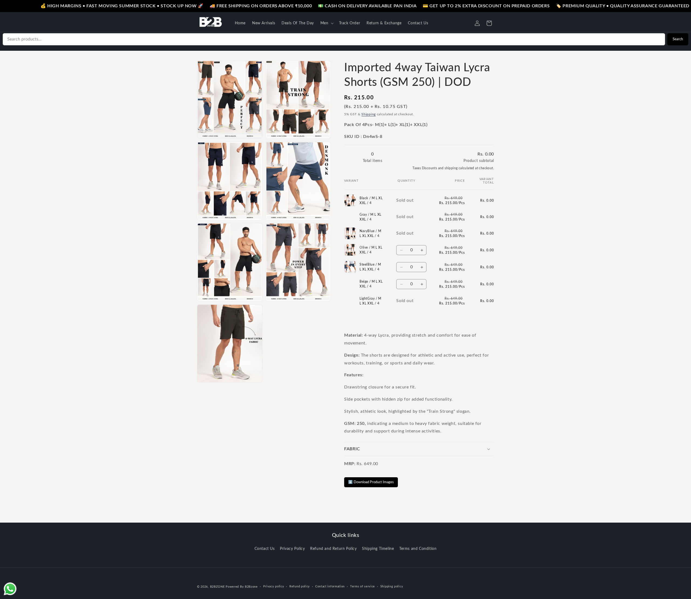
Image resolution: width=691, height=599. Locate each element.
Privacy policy (273, 586)
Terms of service (362, 586)
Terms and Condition (417, 549)
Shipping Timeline (378, 549)
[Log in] (477, 23)
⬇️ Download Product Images (371, 482)
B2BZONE (217, 586)
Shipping (368, 114)
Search (678, 39)
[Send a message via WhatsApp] (10, 588)
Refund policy (299, 586)
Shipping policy (391, 586)
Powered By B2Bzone (242, 586)
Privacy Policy (292, 549)
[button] (326, 23)
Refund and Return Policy (333, 549)
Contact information (330, 586)
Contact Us (265, 549)
